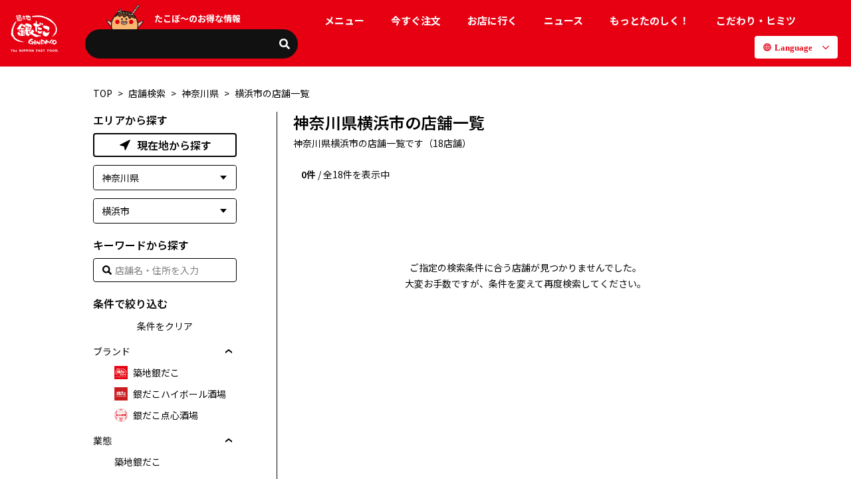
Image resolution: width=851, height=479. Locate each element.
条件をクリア (165, 326)
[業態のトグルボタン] (229, 440)
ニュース (563, 20)
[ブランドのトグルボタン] (229, 351)
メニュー (344, 20)
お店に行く (492, 20)
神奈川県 (200, 93)
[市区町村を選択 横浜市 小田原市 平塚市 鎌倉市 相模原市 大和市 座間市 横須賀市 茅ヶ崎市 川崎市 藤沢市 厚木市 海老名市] (165, 211)
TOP (102, 93)
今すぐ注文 (416, 20)
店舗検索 (147, 93)
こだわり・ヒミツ (756, 20)
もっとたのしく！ (649, 20)
